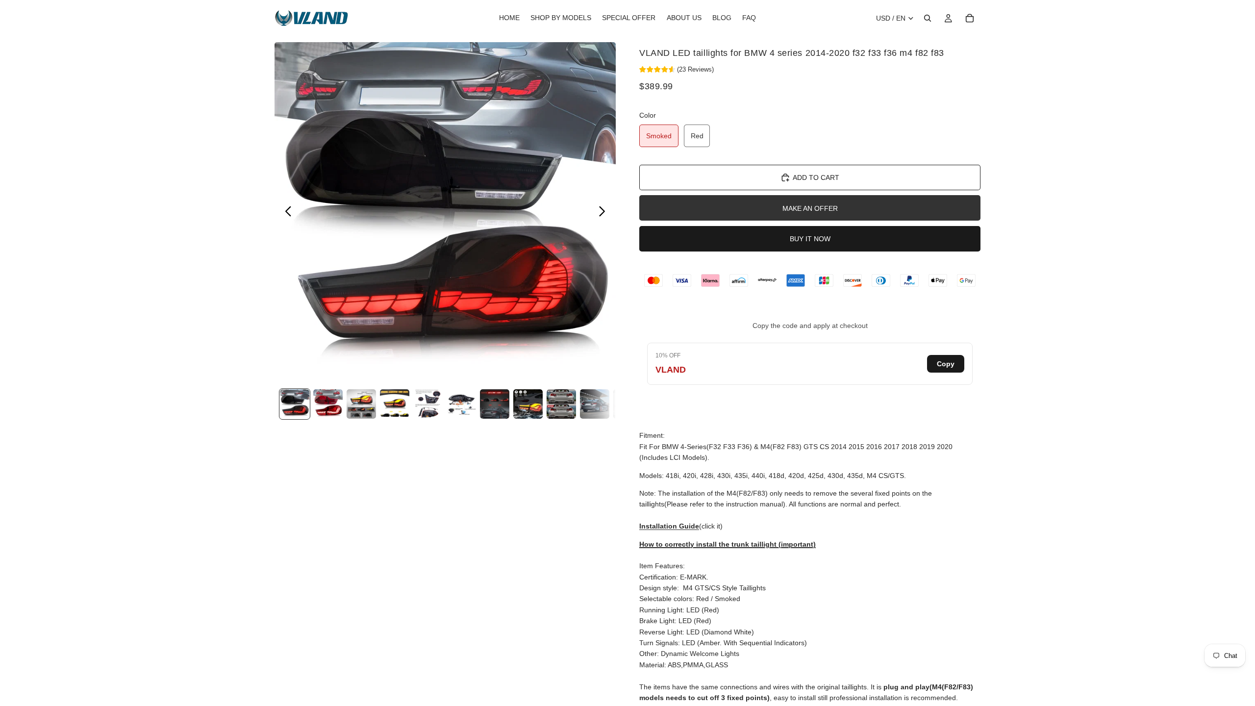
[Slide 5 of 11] (428, 404)
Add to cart (816, 177)
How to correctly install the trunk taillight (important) (727, 544)
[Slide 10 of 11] (594, 404)
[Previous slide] (286, 213)
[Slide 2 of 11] (328, 404)
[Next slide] (605, 213)
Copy (945, 364)
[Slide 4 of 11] (394, 404)
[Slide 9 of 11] (561, 404)
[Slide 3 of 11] (361, 404)
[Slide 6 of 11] (461, 404)
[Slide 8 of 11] (528, 404)
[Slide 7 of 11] (494, 404)
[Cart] (969, 18)
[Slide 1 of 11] (294, 404)
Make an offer (810, 208)
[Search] (927, 18)
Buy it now (810, 239)
